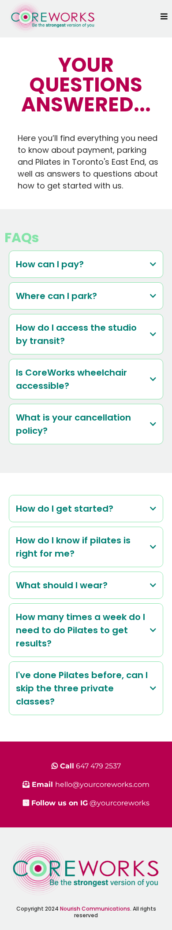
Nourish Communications (95, 908)
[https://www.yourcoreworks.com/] (53, 16)
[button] (164, 17)
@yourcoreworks (120, 803)
